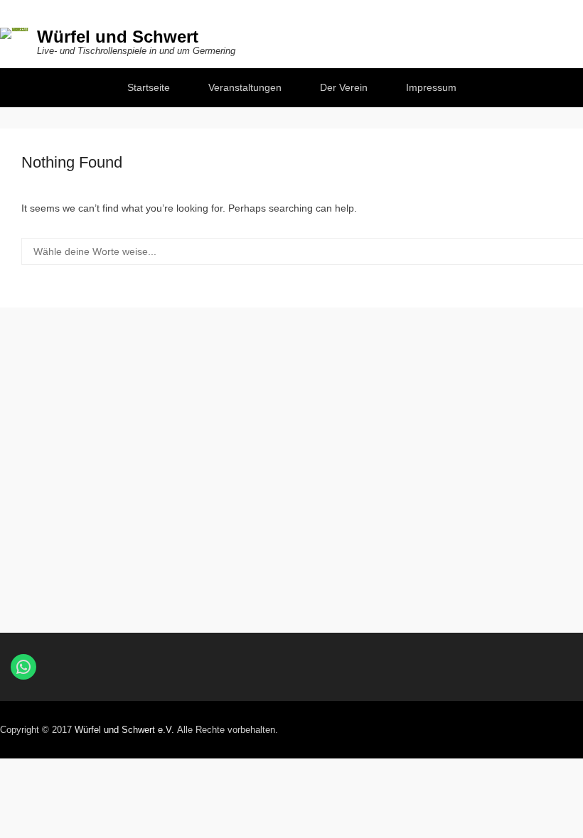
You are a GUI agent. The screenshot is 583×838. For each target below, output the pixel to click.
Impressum (431, 87)
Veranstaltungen (245, 87)
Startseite (148, 87)
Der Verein (344, 87)
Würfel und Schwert (117, 36)
